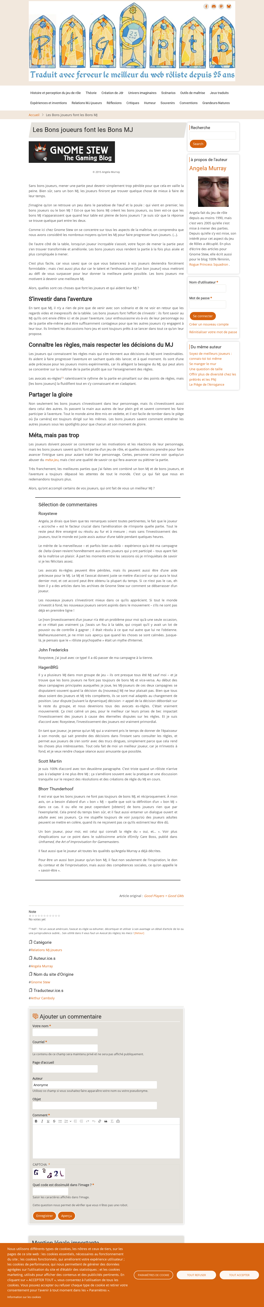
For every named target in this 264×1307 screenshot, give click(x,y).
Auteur (38, 1078)
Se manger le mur (202, 364)
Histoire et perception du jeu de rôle (55, 93)
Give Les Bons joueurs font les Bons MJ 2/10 (35, 915)
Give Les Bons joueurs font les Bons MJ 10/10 (58, 915)
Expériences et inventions (48, 103)
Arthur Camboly (43, 998)
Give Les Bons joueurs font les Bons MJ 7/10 (50, 915)
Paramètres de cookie (153, 1275)
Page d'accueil (43, 1062)
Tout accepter (239, 1275)
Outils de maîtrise (192, 93)
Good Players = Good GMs (164, 896)
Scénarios (168, 93)
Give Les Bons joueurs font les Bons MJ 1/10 (33, 915)
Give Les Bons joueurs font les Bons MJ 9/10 (56, 915)
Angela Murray (42, 966)
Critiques (132, 103)
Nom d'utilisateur (202, 282)
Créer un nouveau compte (209, 324)
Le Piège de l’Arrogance (206, 384)
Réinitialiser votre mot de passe (213, 332)
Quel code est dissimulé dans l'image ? (62, 1185)
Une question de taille (206, 369)
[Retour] (139, 933)
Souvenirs (168, 103)
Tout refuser (196, 1275)
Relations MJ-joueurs (87, 103)
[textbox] (106, 1142)
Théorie (91, 93)
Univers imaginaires (142, 93)
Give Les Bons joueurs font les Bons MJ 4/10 (41, 915)
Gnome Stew (40, 982)
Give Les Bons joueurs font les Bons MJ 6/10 (47, 915)
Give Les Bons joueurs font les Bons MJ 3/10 (38, 915)
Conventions (189, 103)
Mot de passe (199, 298)
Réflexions (114, 103)
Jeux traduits (219, 93)
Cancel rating (30, 915)
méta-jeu (51, 460)
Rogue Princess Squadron (209, 264)
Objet (37, 1099)
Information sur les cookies (24, 1297)
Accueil (34, 115)
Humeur (150, 103)
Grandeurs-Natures (216, 103)
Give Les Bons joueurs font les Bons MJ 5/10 (44, 915)
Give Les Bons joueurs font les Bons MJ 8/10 (53, 915)
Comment (40, 1115)
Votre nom (40, 1026)
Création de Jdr (112, 93)
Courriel (39, 1042)
